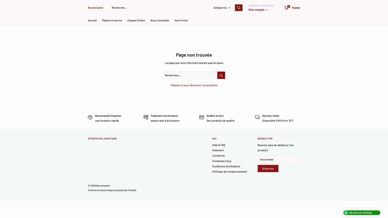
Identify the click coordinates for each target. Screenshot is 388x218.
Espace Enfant (136, 20)
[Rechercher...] (221, 75)
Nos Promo (181, 20)
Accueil (92, 20)
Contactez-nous (221, 161)
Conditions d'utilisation (226, 166)
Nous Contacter (159, 20)
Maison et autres (112, 20)
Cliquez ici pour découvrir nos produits (194, 85)
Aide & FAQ (218, 145)
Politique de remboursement (229, 171)
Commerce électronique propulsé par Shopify (112, 190)
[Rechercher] (238, 7)
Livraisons (218, 155)
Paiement (218, 150)
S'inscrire (268, 168)
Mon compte (257, 9)
